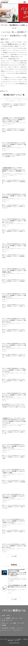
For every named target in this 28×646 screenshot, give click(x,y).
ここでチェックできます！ (16, 42)
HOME (3, 615)
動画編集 (4, 625)
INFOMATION (5, 628)
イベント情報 (13, 623)
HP (11, 620)
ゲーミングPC (20, 623)
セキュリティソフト (6, 630)
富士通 (3, 620)
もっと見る (14, 556)
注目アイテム (5, 623)
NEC (21, 618)
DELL (8, 620)
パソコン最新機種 (6, 618)
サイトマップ (20, 628)
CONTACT (12, 628)
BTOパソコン (15, 618)
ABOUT (8, 615)
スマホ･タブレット (17, 630)
